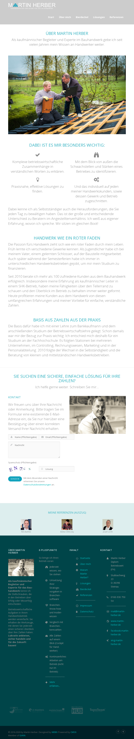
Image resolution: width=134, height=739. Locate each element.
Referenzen (86, 595)
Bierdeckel (85, 589)
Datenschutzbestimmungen (37, 484)
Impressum (86, 605)
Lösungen (85, 583)
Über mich (85, 564)
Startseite (85, 558)
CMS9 (73, 732)
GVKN (22, 735)
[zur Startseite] (32, 6)
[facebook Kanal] (118, 732)
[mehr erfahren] (123, 732)
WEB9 (54, 732)
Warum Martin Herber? (84, 573)
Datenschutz (86, 611)
